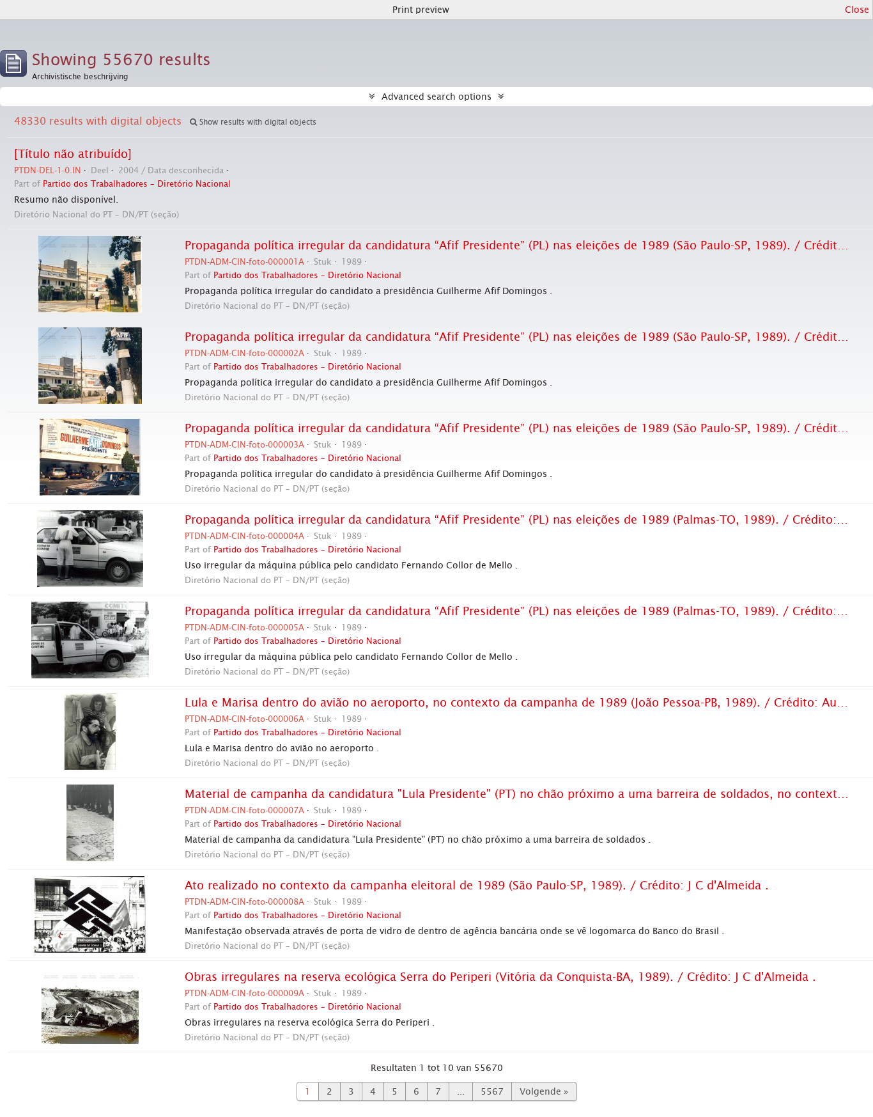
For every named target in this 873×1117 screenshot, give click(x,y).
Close (857, 9)
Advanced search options (436, 96)
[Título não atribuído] (73, 154)
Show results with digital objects (256, 122)
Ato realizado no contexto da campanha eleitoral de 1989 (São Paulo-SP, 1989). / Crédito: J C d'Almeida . (477, 885)
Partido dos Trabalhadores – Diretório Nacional (137, 184)
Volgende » (544, 1091)
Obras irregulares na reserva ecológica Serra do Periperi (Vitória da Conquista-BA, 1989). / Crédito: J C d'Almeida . (500, 977)
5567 (492, 1091)
